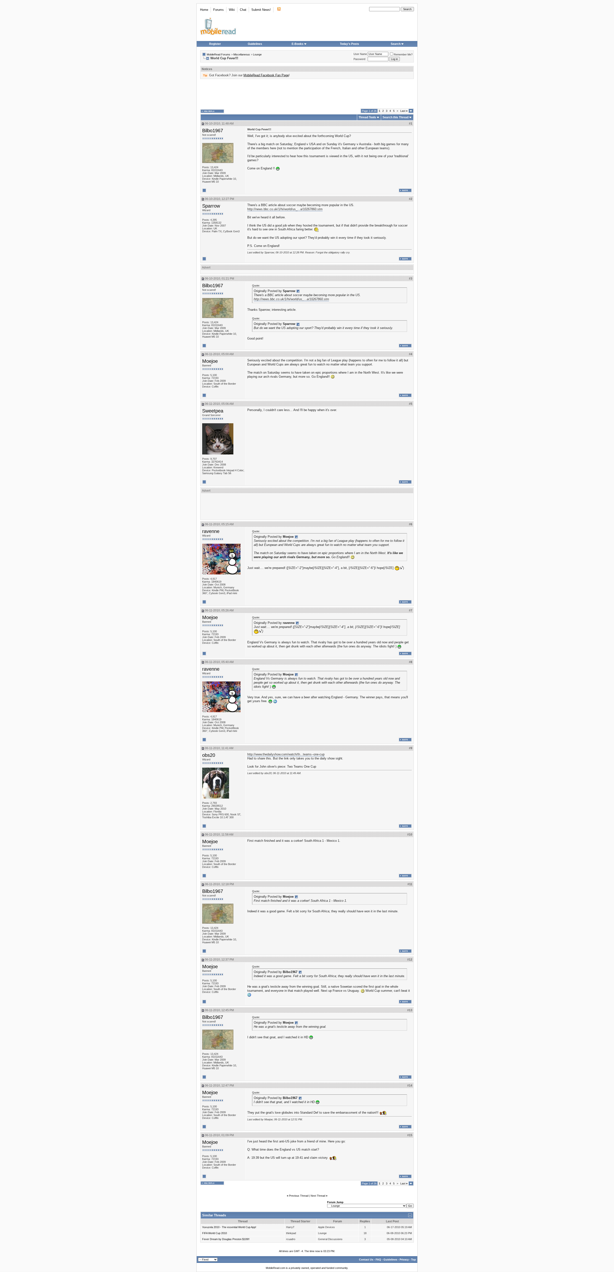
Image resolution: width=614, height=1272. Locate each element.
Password (359, 59)
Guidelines (255, 44)
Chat (243, 10)
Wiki (232, 10)
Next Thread (318, 1195)
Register (215, 44)
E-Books (297, 44)
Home (204, 10)
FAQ (378, 1259)
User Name (360, 54)
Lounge (257, 54)
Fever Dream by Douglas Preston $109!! (225, 1239)
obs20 (208, 755)
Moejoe (210, 361)
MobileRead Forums (218, 54)
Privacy (404, 1259)
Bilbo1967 (212, 130)
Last (403, 110)
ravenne (210, 531)
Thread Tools (367, 117)
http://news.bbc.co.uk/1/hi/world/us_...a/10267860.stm (285, 209)
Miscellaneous (241, 54)
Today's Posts (349, 44)
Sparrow (211, 206)
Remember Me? (403, 54)
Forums (218, 10)
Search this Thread (395, 117)
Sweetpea (212, 410)
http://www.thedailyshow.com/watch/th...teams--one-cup (286, 754)
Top (413, 1259)
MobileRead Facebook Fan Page (266, 75)
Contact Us (366, 1259)
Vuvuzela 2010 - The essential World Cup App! (229, 1227)
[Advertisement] (307, 94)
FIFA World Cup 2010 (214, 1233)
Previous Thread (298, 1195)
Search (396, 44)
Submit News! (261, 10)
